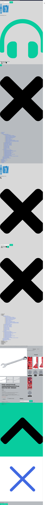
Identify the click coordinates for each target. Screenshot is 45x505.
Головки (5, 330)
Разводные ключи (6, 328)
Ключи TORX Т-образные (8, 143)
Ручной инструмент (5, 134)
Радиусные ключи (6, 146)
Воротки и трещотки (7, 148)
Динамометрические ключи (8, 142)
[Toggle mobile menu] (1, 65)
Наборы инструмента (7, 134)
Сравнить (2, 162)
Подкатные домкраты (6, 156)
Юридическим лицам (4, 341)
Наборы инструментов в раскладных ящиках (12, 141)
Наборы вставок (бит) (9, 139)
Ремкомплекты (5, 158)
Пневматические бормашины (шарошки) (10, 150)
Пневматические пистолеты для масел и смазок (11, 337)
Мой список (3, 160)
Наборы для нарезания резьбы (10, 321)
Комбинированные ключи (8, 143)
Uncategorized (7, 402)
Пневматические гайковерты (8, 150)
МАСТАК (5, 403)
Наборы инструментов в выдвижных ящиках (12, 140)
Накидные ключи (6, 145)
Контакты (2, 161)
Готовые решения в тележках (10, 135)
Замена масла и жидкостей (7, 339)
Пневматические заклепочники (8, 152)
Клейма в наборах (8, 138)
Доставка (2, 159)
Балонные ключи (6, 147)
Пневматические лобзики (8, 153)
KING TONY (3, 132)
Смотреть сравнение (4, 504)
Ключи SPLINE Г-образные (8, 145)
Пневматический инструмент (7, 149)
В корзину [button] (29, 375)
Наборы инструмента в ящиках (10, 137)
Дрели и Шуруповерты (6, 157)
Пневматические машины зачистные (9, 154)
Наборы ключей (8, 323)
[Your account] (2, 62)
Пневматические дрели (7, 151)
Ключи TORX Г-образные (8, 144)
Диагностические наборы (9, 319)
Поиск (11, 2)
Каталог (2, 133)
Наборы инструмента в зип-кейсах (11, 136)
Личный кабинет (3, 161)
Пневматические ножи (7, 154)
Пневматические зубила (7, 152)
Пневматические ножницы (8, 155)
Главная (2, 132)
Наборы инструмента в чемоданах (11, 136)
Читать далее (35, 375)
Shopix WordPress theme (31, 402)
